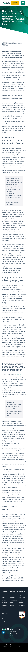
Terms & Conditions (21, 645)
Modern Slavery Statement (12, 646)
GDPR (4, 646)
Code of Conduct (10, 43)
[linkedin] (3, 632)
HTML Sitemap (22, 646)
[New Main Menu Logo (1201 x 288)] (6, 3)
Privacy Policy (13, 645)
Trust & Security (5, 645)
